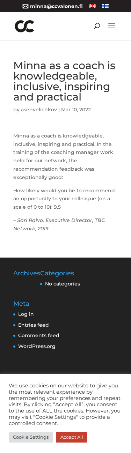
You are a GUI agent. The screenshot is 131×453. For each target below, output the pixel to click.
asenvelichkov (39, 109)
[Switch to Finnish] (105, 8)
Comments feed (38, 335)
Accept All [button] (71, 437)
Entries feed (33, 325)
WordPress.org (37, 346)
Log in (26, 314)
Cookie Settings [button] (31, 437)
